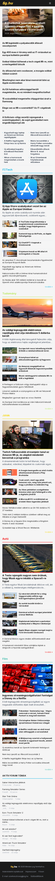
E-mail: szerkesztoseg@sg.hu (15, 876)
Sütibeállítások (37, 876)
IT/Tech (7, 169)
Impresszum (31, 871)
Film (5, 658)
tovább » (49, 287)
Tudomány (9, 293)
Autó (5, 538)
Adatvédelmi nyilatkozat (12, 871)
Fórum (41, 871)
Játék (6, 415)
